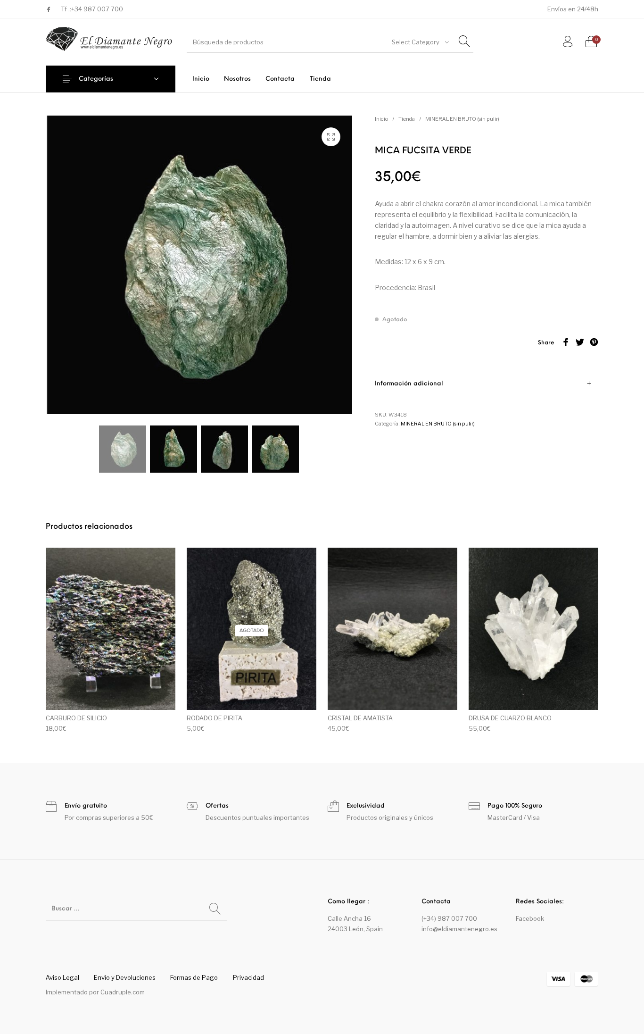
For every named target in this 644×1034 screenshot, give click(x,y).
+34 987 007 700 (97, 9)
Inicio (381, 119)
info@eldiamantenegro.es (459, 929)
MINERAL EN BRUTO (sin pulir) (462, 119)
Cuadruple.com (122, 992)
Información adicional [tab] (409, 384)
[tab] (486, 383)
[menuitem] (200, 79)
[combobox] (419, 42)
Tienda (406, 119)
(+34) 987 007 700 (449, 918)
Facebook (530, 918)
